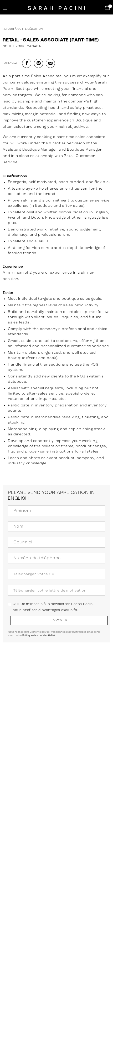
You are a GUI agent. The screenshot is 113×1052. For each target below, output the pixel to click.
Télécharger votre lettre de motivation (49, 590)
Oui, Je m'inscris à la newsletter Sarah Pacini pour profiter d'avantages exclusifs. (53, 607)
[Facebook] (26, 63)
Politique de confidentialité (38, 635)
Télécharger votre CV (33, 574)
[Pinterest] (38, 63)
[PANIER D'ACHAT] (108, 7)
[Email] (50, 63)
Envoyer (59, 620)
